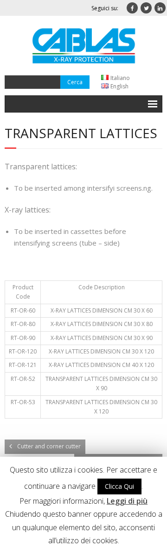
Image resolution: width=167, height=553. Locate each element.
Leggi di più (127, 501)
